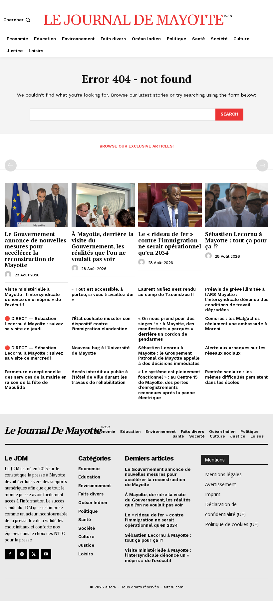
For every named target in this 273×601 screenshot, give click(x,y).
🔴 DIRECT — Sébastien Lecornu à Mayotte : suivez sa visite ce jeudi (34, 323)
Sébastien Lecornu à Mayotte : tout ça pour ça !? (236, 240)
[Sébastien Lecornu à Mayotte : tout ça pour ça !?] (237, 205)
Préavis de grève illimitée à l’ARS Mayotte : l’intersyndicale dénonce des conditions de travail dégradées (236, 299)
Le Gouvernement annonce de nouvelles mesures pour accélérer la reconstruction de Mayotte (35, 249)
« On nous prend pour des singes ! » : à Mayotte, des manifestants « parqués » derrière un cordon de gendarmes (166, 329)
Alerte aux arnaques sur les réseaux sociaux (235, 350)
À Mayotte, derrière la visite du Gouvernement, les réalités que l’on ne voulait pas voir (103, 246)
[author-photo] (9, 274)
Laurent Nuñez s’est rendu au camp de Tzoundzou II (167, 292)
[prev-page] (11, 165)
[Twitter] (34, 554)
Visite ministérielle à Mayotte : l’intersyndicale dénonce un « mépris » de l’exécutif (33, 297)
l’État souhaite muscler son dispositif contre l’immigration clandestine (101, 323)
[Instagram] (22, 554)
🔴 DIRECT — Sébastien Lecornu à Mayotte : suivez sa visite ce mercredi (34, 353)
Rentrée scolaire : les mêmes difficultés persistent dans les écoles (236, 377)
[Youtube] (46, 554)
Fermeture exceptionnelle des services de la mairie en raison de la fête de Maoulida (36, 379)
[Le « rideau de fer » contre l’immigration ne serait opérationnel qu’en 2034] (170, 205)
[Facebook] (10, 554)
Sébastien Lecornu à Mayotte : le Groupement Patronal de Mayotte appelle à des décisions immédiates (168, 355)
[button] (17, 19)
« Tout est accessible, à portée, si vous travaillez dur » (103, 294)
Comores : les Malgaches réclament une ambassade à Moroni (236, 323)
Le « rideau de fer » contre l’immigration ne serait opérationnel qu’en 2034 (169, 243)
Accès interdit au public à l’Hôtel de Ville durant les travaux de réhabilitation (100, 377)
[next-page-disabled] (262, 165)
